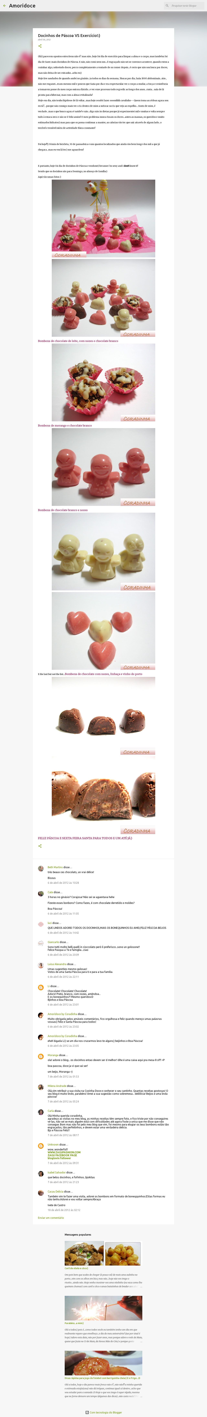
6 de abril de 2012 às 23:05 (63, 1045)
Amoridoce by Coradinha (63, 1014)
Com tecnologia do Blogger (105, 1412)
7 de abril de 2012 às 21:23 (63, 1182)
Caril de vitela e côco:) (76, 1268)
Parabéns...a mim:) (74, 1323)
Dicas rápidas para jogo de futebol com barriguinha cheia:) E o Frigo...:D (102, 1378)
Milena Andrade (57, 1085)
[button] (40, 46)
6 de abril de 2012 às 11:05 (63, 913)
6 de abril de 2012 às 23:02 (63, 1026)
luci (50, 923)
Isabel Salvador (57, 1172)
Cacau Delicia (55, 1191)
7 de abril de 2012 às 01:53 (63, 1076)
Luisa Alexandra (57, 964)
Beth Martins (55, 867)
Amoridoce (22, 5)
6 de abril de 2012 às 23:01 (63, 1004)
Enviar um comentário (51, 1217)
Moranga (53, 1055)
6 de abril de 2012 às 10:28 (63, 882)
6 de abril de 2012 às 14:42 (63, 932)
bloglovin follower (59, 1158)
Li (49, 986)
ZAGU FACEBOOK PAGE (62, 1155)
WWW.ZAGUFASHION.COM (64, 1152)
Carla (51, 1110)
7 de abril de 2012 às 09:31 (63, 1163)
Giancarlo (53, 942)
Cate (50, 892)
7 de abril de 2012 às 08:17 (63, 1135)
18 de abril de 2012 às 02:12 (64, 1210)
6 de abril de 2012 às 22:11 (63, 976)
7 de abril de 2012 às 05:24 (63, 1101)
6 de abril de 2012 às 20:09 (63, 954)
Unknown (53, 1144)
